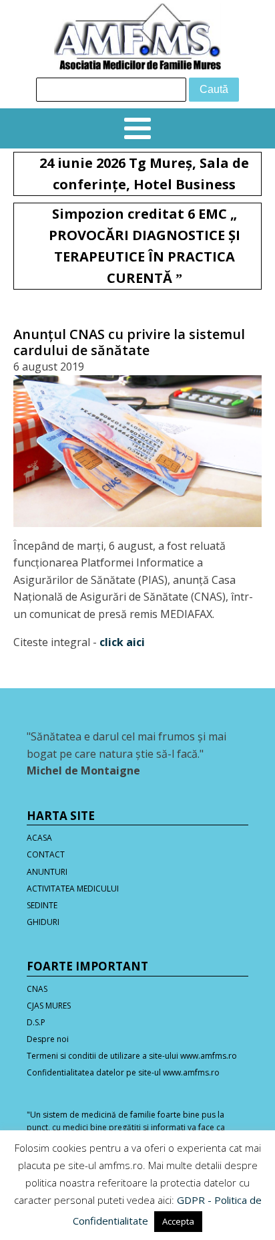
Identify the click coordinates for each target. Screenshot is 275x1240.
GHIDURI (43, 922)
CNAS (37, 989)
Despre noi (48, 1039)
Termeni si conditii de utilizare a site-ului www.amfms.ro (132, 1055)
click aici (122, 642)
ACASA (39, 837)
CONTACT (46, 854)
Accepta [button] (178, 1221)
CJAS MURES (49, 1005)
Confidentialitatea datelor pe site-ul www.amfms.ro (123, 1072)
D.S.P (36, 1022)
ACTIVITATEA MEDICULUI (73, 888)
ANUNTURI (47, 871)
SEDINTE (42, 905)
